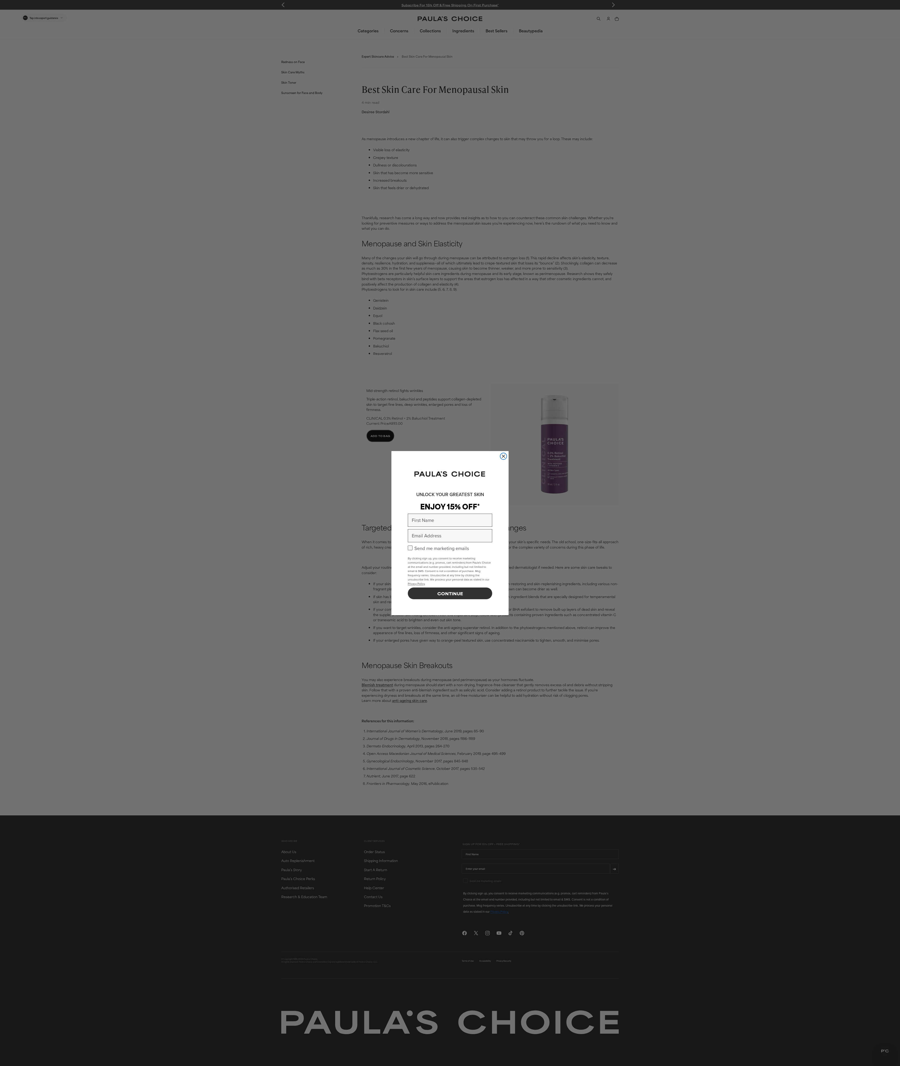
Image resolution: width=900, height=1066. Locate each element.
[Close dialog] (503, 456)
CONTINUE (450, 593)
